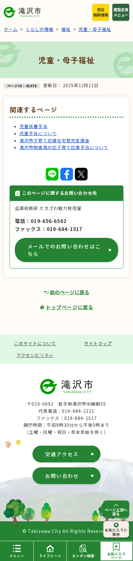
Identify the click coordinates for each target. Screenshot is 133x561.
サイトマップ (98, 343)
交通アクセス (62, 454)
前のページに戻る (69, 292)
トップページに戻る (69, 307)
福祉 (66, 29)
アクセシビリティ (35, 355)
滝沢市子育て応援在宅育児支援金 (54, 140)
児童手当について (38, 133)
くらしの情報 (40, 29)
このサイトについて (35, 343)
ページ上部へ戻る (116, 511)
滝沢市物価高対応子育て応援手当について (63, 147)
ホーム (11, 29)
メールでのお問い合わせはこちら (64, 250)
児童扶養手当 (33, 126)
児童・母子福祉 (95, 29)
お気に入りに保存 (116, 532)
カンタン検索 (83, 555)
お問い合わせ (62, 475)
